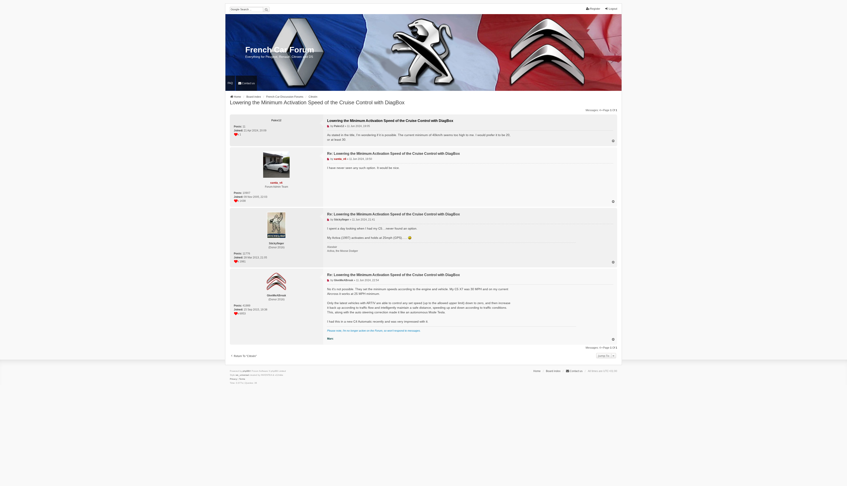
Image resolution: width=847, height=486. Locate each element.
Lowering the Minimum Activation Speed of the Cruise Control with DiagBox (317, 102)
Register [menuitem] (595, 8)
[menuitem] (246, 83)
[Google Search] (266, 9)
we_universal (242, 375)
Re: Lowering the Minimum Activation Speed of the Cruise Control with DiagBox (393, 153)
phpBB (246, 371)
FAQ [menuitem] (230, 83)
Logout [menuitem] (613, 8)
